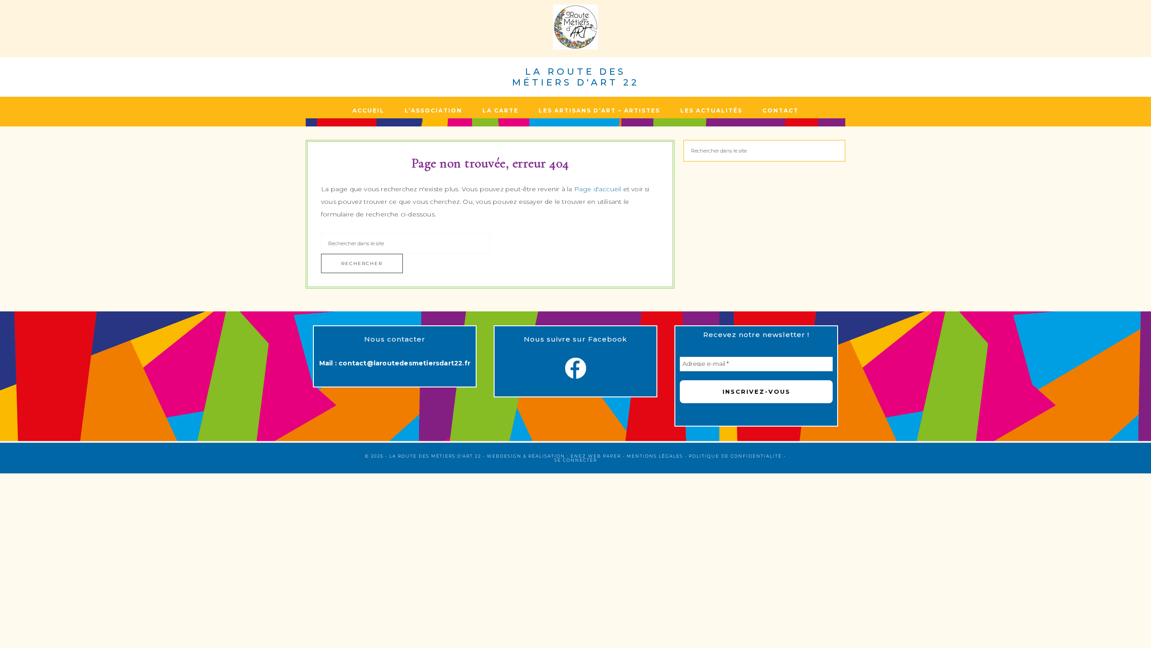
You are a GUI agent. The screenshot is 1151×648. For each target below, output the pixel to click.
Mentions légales (655, 456)
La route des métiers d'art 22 (575, 77)
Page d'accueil (597, 189)
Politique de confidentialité (735, 456)
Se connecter (575, 460)
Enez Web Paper (596, 456)
